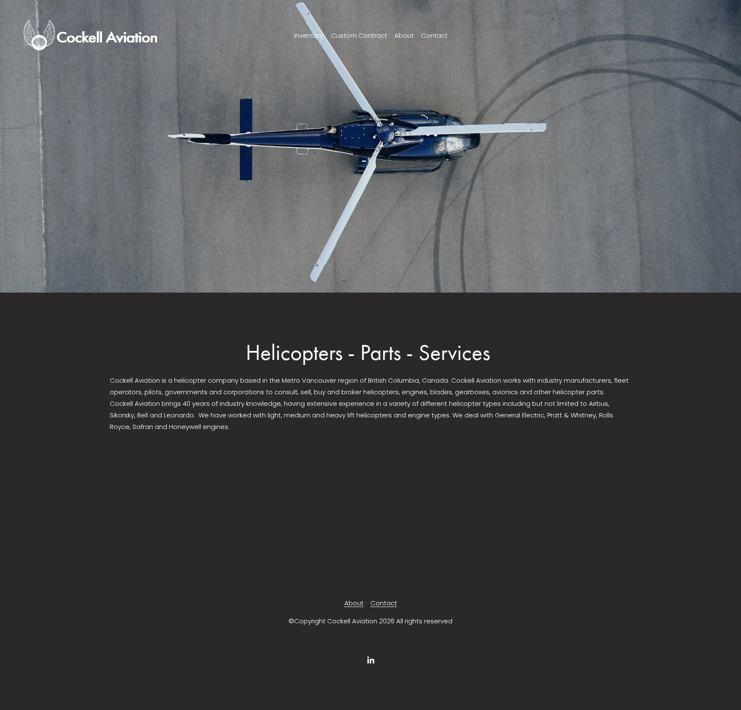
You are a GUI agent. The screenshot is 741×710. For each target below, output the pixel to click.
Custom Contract (359, 35)
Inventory (308, 35)
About (404, 35)
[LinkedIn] (370, 660)
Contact (434, 35)
